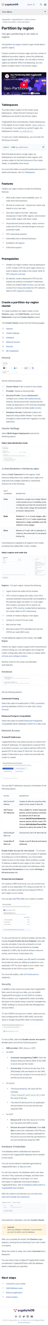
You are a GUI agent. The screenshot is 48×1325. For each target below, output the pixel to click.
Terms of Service (24, 1322)
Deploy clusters (30, 19)
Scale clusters (12, 1297)
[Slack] (16, 1316)
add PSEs (16, 899)
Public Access (27, 285)
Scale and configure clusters (15, 656)
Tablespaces (29, 172)
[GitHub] (20, 1316)
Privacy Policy (39, 1320)
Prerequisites (37, 1020)
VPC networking (29, 611)
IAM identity (16, 1071)
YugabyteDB (6, 19)
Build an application (14, 1293)
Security (9, 346)
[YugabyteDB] (10, 4)
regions (21, 243)
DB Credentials (12, 351)
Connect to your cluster (16, 1284)
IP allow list (27, 751)
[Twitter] (24, 1316)
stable (22, 415)
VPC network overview (15, 274)
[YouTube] (31, 1316)
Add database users (14, 1288)
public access (35, 408)
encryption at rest (20, 995)
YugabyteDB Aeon (17, 19)
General (9, 329)
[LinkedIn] (28, 1316)
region (8, 591)
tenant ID (23, 1089)
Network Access (13, 342)
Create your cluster (9, 22)
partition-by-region (13, 44)
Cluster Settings (12, 333)
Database (10, 338)
